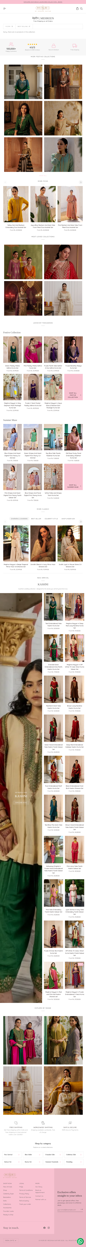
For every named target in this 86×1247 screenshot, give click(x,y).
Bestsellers (7, 1197)
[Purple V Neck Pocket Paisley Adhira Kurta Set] (33, 387)
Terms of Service (25, 1197)
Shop (5, 1190)
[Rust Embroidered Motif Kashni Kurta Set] (53, 769)
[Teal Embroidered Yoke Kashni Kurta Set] (53, 607)
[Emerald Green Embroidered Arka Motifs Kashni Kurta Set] (53, 648)
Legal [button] (21, 1183)
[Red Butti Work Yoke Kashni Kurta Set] (53, 689)
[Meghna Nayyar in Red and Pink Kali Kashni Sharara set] (53, 975)
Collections (7, 1204)
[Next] (81, 182)
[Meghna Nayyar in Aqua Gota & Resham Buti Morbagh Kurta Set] (53, 387)
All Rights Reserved (74, 1240)
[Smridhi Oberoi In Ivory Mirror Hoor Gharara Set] (43, 543)
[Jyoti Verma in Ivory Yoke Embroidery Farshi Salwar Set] (74, 893)
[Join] (81, 1209)
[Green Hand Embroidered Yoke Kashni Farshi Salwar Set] (53, 728)
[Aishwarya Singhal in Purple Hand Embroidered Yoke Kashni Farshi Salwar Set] (53, 849)
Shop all (43, 175)
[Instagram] (49, 1228)
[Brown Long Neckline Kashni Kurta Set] (74, 689)
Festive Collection (12, 332)
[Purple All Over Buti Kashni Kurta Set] (53, 934)
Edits (5, 1201)
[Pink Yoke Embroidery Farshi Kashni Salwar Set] (53, 893)
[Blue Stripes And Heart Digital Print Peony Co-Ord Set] (12, 437)
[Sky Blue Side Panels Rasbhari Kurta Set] (53, 437)
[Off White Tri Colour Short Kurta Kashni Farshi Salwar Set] (74, 934)
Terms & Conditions (26, 1190)
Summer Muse (10, 420)
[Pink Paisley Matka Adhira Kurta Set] (33, 349)
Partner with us (40, 1199)
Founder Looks (8, 1211)
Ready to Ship (8, 1215)
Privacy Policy (24, 1194)
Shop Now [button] (7, 1183)
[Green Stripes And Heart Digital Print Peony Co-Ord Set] (33, 437)
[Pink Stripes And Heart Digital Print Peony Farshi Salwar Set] (12, 477)
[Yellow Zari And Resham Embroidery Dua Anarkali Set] (16, 204)
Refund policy (24, 1201)
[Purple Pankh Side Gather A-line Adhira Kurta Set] (53, 349)
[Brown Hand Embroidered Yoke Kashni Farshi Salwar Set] (74, 808)
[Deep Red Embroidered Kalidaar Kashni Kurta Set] (74, 728)
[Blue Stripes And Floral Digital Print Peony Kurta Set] (33, 477)
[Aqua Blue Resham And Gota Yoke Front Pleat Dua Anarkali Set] (43, 204)
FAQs (21, 1187)
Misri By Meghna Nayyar (50, 1240)
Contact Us (39, 1196)
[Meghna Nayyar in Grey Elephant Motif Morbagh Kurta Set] (12, 387)
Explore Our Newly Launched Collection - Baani (43, 2)
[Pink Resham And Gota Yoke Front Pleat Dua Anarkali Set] (70, 204)
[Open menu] (5, 8)
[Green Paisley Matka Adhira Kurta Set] (12, 349)
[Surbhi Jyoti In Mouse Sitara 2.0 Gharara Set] (70, 543)
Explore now (21, 802)
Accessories (7, 1207)
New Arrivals (7, 1187)
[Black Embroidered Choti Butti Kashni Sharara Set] (74, 769)
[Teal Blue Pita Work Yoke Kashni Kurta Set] (53, 808)
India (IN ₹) (9, 1240)
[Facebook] (44, 1228)
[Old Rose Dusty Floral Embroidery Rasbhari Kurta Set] (73, 437)
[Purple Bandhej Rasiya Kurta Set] (73, 349)
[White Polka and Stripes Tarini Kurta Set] (53, 477)
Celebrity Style (8, 1194)
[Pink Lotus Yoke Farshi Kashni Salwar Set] (74, 849)
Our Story (38, 1187)
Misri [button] (37, 1183)
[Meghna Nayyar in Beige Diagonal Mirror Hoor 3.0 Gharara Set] (16, 543)
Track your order (25, 1204)
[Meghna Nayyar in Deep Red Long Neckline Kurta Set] (74, 607)
